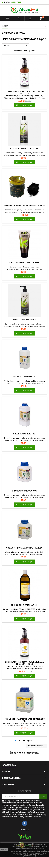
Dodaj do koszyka (24, 105)
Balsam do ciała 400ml (24, 319)
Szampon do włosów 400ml (24, 148)
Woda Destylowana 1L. (24, 376)
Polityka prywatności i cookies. (27, 816)
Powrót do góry (37, 746)
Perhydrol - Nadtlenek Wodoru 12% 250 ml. (24, 720)
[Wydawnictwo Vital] (24, 837)
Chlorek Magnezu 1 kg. (24, 434)
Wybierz (15, 45)
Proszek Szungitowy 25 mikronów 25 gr (24, 205)
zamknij (4, 850)
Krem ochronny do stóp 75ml (24, 262)
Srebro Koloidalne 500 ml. (24, 605)
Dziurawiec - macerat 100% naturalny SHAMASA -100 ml (24, 663)
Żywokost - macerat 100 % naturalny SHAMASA (24, 92)
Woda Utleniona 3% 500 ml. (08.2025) (24, 548)
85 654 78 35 (16, 2)
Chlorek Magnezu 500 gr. (24, 491)
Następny (28, 740)
